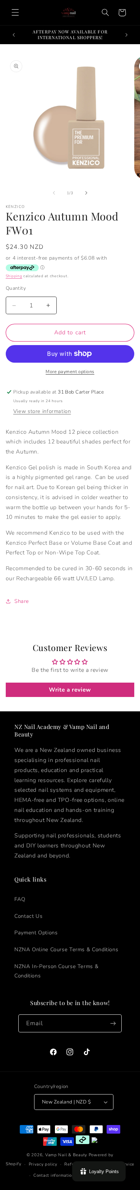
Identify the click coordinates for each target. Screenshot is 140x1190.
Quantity (16, 288)
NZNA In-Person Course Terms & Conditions (56, 971)
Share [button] (21, 601)
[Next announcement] (126, 35)
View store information (42, 411)
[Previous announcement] (14, 35)
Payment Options (35, 932)
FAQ (19, 899)
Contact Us (28, 916)
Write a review (70, 690)
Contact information (53, 1175)
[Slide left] (54, 193)
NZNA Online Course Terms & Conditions (66, 949)
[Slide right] (86, 193)
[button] (15, 12)
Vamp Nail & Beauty (66, 1155)
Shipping (14, 276)
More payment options (70, 371)
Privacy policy (43, 1164)
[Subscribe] (113, 1023)
